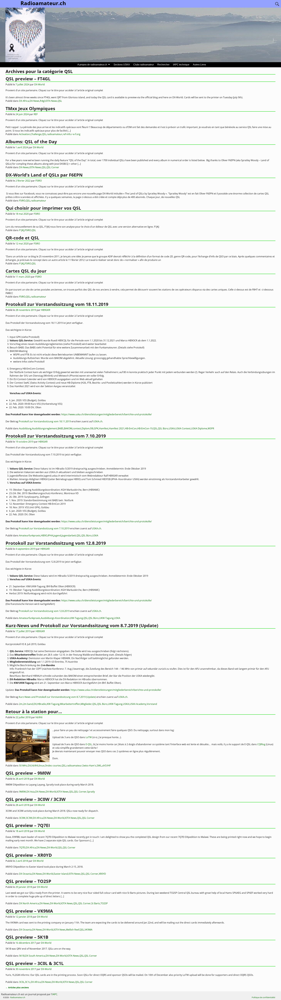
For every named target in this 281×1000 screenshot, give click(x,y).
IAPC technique (181, 64)
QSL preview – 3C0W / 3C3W (36, 799)
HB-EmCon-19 (145, 428)
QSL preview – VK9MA (29, 911)
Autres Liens (199, 64)
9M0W (22, 791)
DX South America (35, 955)
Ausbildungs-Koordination (55, 618)
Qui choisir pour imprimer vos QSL (43, 208)
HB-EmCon (131, 428)
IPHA (50, 535)
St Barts (95, 903)
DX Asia (30, 791)
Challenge (36, 134)
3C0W (22, 818)
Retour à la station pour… (34, 712)
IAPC (54, 994)
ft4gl (42, 100)
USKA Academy (138, 704)
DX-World (51, 791)
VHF (108, 765)
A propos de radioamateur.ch (92, 64)
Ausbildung (25, 428)
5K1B (22, 955)
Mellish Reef (72, 929)
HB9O (44, 535)
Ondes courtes (53, 765)
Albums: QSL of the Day (31, 142)
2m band (28, 704)
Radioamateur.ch (17, 997)
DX (35, 704)
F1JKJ (21, 230)
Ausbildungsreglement (44, 428)
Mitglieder (86, 704)
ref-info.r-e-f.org (71, 134)
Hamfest (103, 428)
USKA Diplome (199, 428)
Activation (24, 134)
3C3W (29, 818)
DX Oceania (25, 873)
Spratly (91, 791)
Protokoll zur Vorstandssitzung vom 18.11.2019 (57, 304)
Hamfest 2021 (116, 428)
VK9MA (88, 929)
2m (21, 704)
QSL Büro (163, 428)
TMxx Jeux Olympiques (30, 108)
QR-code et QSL (22, 238)
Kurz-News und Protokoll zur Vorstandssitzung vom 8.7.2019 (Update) (82, 625)
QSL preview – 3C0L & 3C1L (35, 963)
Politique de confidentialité (263, 997)
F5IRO (22, 200)
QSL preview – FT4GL (28, 79)
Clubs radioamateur (143, 64)
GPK (96, 428)
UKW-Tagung (106, 618)
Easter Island (61, 873)
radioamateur (54, 134)
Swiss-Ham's (89, 765)
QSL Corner (53, 167)
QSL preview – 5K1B (27, 937)
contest (77, 428)
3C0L (21, 982)
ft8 (91, 428)
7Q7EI (22, 847)
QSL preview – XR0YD (29, 855)
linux (41, 765)
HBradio (41, 704)
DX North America (29, 903)
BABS (60, 428)
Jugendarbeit (69, 535)
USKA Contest (183, 428)
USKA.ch (97, 421)
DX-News (34, 100)
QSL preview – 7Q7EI (28, 825)
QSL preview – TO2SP (28, 881)
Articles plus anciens (17, 987)
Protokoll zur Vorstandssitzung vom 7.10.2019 (56, 436)
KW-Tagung (76, 618)
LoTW (89, 737)
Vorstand (152, 704)
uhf (104, 765)
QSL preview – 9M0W (28, 773)
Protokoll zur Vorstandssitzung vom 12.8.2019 (56, 543)
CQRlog (261, 744)
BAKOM (68, 428)
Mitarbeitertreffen (70, 704)
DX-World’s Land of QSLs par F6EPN (44, 175)
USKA (172, 428)
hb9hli (34, 765)
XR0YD (102, 873)
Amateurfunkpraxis (29, 535)
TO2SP (104, 903)
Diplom (86, 428)
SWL (99, 765)
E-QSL (89, 744)
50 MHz (23, 765)
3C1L (27, 982)
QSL (60, 100)
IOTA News (51, 100)
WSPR (211, 428)
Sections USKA (122, 64)
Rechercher (163, 64)
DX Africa (24, 100)
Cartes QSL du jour (26, 271)
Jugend (57, 535)
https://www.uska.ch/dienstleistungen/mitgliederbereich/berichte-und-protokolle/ (106, 414)
